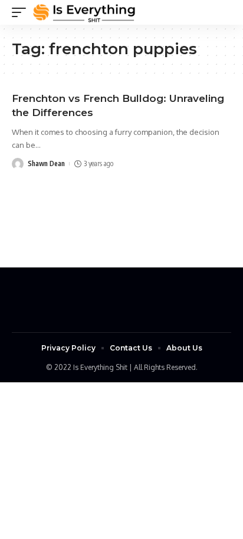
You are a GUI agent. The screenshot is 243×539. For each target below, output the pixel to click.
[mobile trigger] (22, 12)
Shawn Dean (46, 163)
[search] (222, 12)
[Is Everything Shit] (84, 12)
